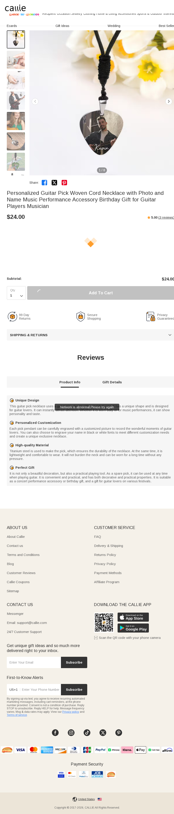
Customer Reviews (21, 573)
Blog (10, 564)
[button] (168, 101)
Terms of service (17, 715)
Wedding (114, 26)
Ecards (12, 26)
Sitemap (13, 591)
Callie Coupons (18, 582)
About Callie (16, 537)
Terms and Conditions (23, 555)
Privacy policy (70, 711)
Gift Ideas (62, 26)
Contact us (15, 546)
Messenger (15, 614)
